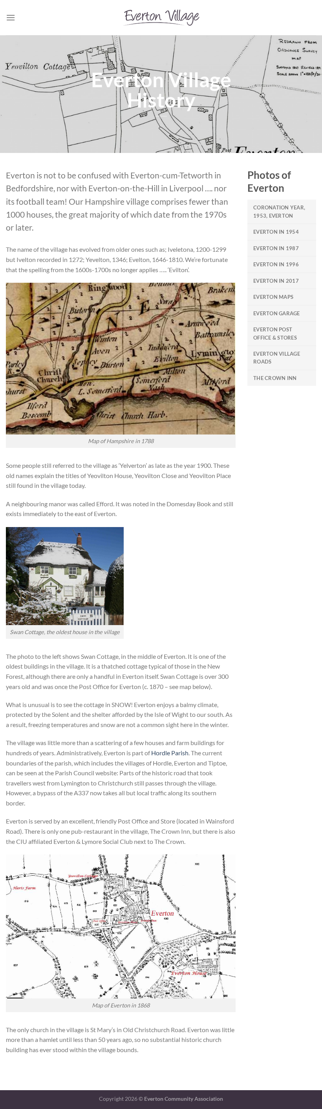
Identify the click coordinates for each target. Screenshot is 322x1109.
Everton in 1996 (276, 264)
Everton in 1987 (276, 248)
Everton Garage (276, 313)
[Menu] (10, 17)
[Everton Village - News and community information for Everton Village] (161, 17)
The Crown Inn (274, 378)
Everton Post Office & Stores (275, 333)
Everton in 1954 (276, 232)
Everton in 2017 (276, 281)
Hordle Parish (169, 752)
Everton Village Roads (276, 358)
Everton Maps (273, 297)
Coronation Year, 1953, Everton (279, 211)
